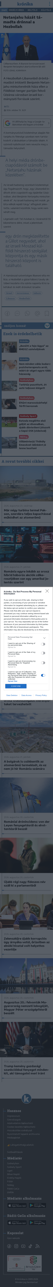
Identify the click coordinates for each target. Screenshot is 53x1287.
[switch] (43, 644)
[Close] (48, 591)
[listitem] (26, 638)
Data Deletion (11, 695)
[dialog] (26, 643)
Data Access (26, 695)
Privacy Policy (41, 695)
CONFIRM (16, 686)
